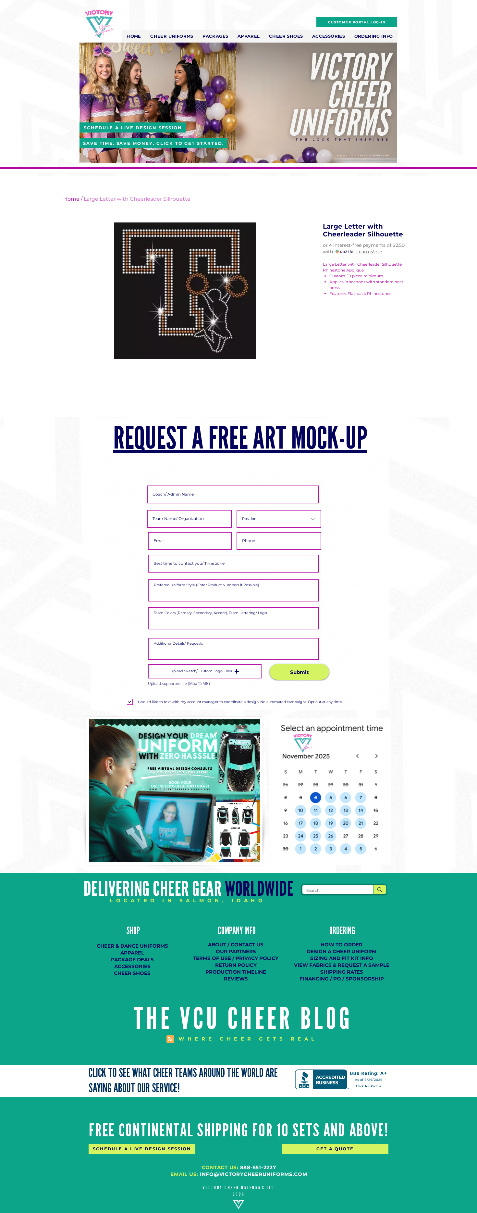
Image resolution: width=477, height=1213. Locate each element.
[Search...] (379, 889)
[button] (172, 36)
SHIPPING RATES (341, 972)
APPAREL (132, 953)
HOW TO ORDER (341, 944)
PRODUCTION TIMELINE (235, 972)
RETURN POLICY (236, 965)
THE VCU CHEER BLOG (243, 1019)
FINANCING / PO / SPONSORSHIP (342, 979)
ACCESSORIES (132, 966)
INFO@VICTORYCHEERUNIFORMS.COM (253, 1174)
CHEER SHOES (132, 973)
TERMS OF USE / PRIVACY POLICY (235, 958)
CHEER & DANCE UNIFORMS (132, 946)
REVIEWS (236, 979)
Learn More (369, 252)
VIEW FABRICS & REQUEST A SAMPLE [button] (341, 965)
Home (71, 199)
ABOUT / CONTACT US (235, 944)
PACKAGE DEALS (132, 959)
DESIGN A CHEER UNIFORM (341, 951)
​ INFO (249, 931)
